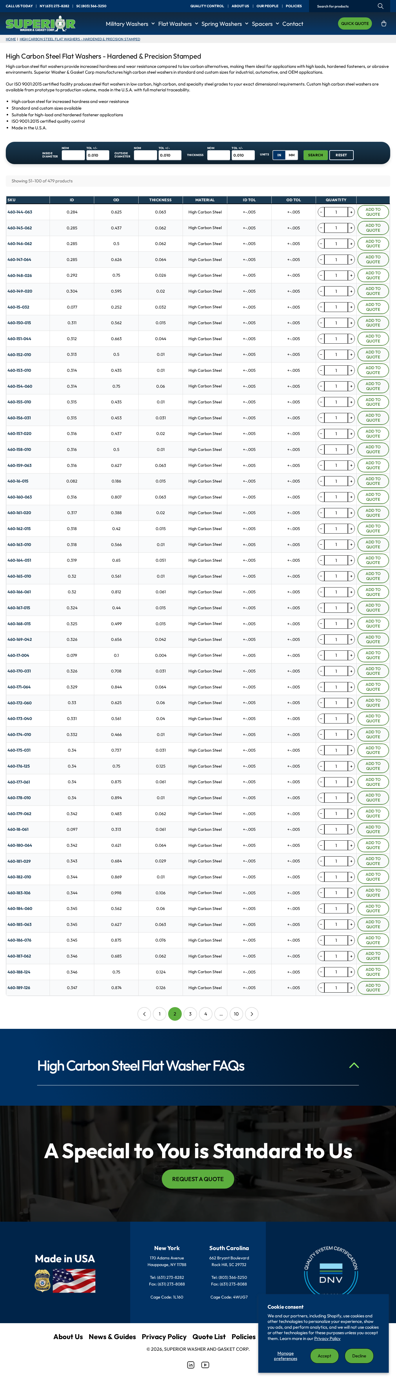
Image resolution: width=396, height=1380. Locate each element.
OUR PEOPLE (268, 6)
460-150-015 (19, 322)
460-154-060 (20, 386)
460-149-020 (20, 291)
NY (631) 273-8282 (54, 6)
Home (11, 39)
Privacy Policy (327, 1338)
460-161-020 (19, 512)
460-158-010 (19, 449)
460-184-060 (20, 908)
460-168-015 (19, 623)
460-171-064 (19, 687)
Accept (324, 1356)
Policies (244, 1336)
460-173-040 (20, 718)
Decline (359, 1356)
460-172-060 (20, 703)
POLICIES (294, 6)
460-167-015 (19, 607)
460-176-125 (19, 766)
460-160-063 (20, 497)
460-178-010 (19, 797)
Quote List (209, 1336)
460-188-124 (19, 972)
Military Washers (127, 23)
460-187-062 (19, 956)
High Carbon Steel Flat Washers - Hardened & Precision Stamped (80, 39)
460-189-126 (19, 987)
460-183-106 (19, 892)
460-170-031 (19, 671)
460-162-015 (19, 528)
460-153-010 (19, 370)
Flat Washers (175, 23)
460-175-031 (19, 750)
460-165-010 (19, 576)
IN (279, 155)
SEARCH (315, 155)
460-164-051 (19, 560)
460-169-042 (20, 639)
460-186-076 (19, 940)
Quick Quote (355, 23)
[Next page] (252, 1014)
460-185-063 (20, 924)
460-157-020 (19, 433)
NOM (65, 148)
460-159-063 (20, 465)
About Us (68, 1336)
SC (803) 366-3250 (91, 6)
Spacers (262, 23)
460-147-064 (19, 259)
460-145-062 (20, 228)
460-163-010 (19, 544)
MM (292, 155)
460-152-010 (19, 354)
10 (236, 1014)
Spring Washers (221, 23)
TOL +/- (92, 148)
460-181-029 (19, 861)
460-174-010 (19, 734)
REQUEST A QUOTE (198, 1179)
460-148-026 (20, 275)
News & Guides (112, 1336)
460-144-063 (20, 212)
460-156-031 (19, 417)
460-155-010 (19, 402)
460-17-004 (18, 655)
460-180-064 (20, 845)
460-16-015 (18, 481)
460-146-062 (20, 243)
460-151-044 (19, 338)
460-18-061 (18, 829)
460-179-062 (19, 813)
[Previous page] (144, 1014)
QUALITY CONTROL (207, 6)
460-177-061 (19, 782)
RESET (341, 155)
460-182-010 (19, 876)
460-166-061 (19, 591)
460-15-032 (18, 307)
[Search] (381, 6)
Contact (292, 23)
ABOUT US (241, 6)
